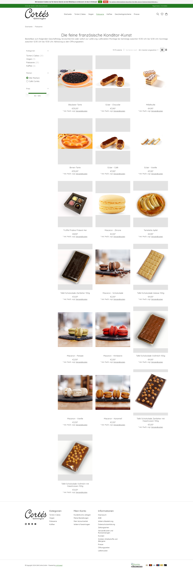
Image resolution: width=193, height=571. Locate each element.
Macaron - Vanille (75, 418)
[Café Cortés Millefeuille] (150, 78)
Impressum (102, 515)
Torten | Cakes (80, 14)
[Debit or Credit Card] (165, 565)
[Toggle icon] (157, 14)
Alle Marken (34, 78)
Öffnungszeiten (104, 547)
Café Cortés (34, 81)
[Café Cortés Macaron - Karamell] (112, 392)
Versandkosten (81, 111)
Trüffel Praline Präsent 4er (75, 230)
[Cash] (146, 565)
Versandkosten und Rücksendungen (105, 532)
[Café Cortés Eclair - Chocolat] (112, 78)
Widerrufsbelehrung (105, 521)
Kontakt (101, 536)
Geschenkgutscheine (123, 14)
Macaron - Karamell (113, 418)
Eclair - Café (113, 167)
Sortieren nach (131, 50)
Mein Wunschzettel (81, 521)
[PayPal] (161, 565)
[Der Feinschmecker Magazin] (136, 566)
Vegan (91, 14)
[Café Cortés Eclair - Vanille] (150, 141)
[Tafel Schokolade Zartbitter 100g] (75, 267)
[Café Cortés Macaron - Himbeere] (112, 329)
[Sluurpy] (135, 564)
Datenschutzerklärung (106, 524)
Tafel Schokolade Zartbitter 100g (75, 293)
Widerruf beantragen (82, 524)
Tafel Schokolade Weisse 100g (150, 293)
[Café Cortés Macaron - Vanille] (75, 392)
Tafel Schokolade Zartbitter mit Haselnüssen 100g (151, 419)
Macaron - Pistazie (75, 355)
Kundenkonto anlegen (82, 515)
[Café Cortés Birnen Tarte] (75, 141)
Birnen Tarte (75, 167)
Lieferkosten (103, 551)
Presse (136, 14)
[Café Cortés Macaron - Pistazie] (75, 329)
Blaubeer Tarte (75, 104)
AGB (99, 518)
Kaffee (109, 14)
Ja (100, 2)
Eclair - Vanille (150, 167)
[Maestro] (157, 565)
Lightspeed (59, 565)
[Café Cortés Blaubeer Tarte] (75, 78)
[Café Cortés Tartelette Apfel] (150, 204)
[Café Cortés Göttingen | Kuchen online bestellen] (36, 14)
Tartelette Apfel (151, 230)
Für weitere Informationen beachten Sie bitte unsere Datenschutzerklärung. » (133, 2)
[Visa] (154, 565)
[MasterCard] (150, 565)
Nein (105, 2)
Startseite (68, 14)
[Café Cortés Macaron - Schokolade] (112, 267)
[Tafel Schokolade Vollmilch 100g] (150, 329)
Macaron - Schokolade (113, 293)
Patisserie (100, 14)
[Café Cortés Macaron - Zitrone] (112, 204)
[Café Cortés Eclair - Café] (112, 141)
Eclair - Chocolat (113, 104)
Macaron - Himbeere (112, 355)
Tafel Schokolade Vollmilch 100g (150, 355)
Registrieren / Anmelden (159, 6)
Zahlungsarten (103, 527)
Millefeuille (150, 104)
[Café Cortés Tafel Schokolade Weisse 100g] (150, 267)
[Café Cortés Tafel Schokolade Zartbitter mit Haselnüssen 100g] (150, 392)
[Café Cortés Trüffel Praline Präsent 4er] (75, 204)
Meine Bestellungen (81, 518)
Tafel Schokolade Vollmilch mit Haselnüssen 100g (75, 484)
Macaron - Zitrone (113, 230)
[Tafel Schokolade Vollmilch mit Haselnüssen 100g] (75, 457)
